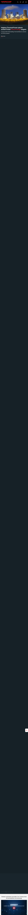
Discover (3, 36)
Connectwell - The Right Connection (6, 2)
